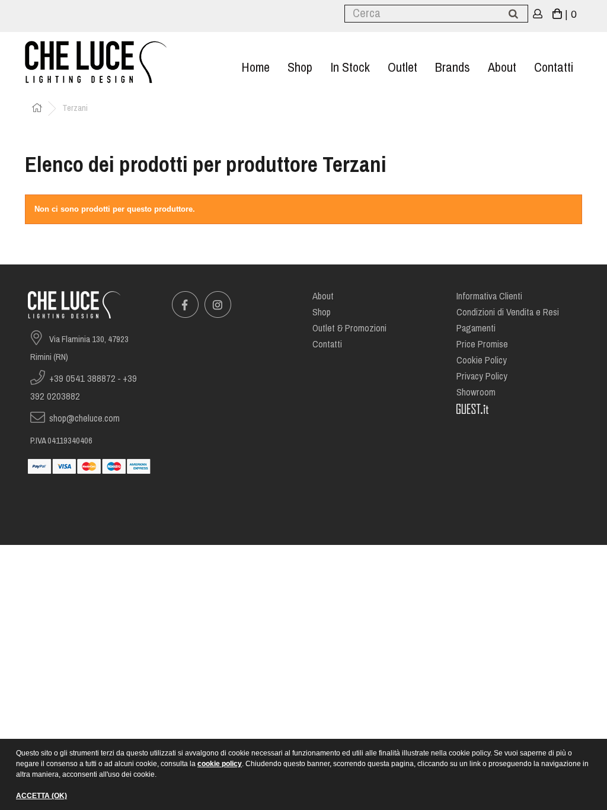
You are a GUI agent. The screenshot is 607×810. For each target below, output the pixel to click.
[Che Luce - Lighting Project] (112, 62)
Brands (452, 67)
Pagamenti (476, 328)
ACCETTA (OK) (41, 796)
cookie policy (219, 764)
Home (255, 67)
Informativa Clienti (489, 296)
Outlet (402, 67)
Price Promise (482, 344)
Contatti (553, 67)
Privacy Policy (481, 376)
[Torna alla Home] (36, 108)
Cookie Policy (481, 360)
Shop (299, 67)
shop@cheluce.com (84, 418)
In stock (350, 67)
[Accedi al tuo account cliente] (538, 14)
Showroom (476, 392)
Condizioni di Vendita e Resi (507, 312)
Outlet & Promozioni (349, 328)
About (502, 67)
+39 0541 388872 (82, 378)
